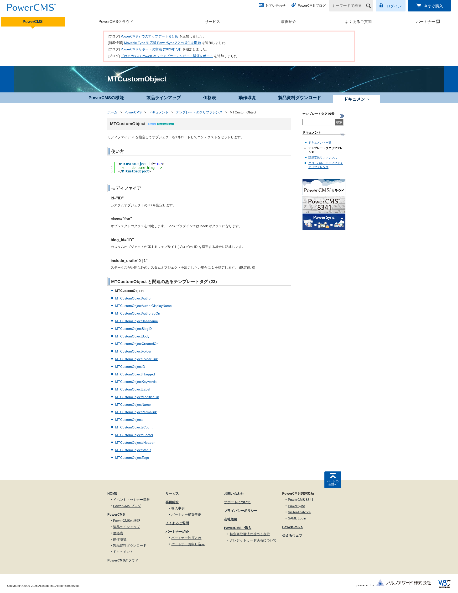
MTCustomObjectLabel (132, 389)
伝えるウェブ (292, 535)
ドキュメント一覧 (319, 142)
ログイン (394, 6)
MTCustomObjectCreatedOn (136, 344)
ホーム (112, 112)
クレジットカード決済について (253, 540)
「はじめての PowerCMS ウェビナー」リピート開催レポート (167, 56)
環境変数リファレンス (322, 157)
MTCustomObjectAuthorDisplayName (143, 306)
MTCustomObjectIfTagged (135, 374)
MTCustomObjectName (133, 404)
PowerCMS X (292, 527)
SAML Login (297, 518)
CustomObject (165, 124)
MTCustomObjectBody (132, 336)
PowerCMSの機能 (106, 97)
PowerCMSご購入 (237, 528)
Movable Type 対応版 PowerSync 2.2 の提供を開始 (162, 43)
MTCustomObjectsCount (133, 427)
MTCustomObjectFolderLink (136, 359)
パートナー (416, 22)
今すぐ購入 (433, 6)
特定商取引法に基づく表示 (250, 534)
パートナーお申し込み (188, 544)
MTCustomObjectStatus (133, 450)
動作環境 (247, 97)
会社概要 (230, 519)
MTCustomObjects (129, 420)
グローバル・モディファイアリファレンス (325, 165)
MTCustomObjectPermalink (136, 412)
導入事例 (178, 508)
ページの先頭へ (332, 483)
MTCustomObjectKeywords (135, 382)
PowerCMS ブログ (312, 5)
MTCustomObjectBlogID (133, 329)
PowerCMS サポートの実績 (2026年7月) (151, 49)
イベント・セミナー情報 (131, 500)
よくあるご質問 (358, 22)
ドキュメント (159, 112)
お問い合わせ (275, 5)
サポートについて (237, 502)
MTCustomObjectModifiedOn (137, 397)
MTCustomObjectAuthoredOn (137, 313)
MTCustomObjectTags (132, 457)
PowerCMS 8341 (300, 500)
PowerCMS (33, 22)
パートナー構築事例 (186, 514)
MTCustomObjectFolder (133, 351)
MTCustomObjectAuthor (133, 298)
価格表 (209, 97)
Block (152, 124)
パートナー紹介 (177, 532)
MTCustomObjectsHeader (135, 442)
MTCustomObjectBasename (136, 321)
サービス (212, 22)
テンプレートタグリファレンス (199, 112)
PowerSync (296, 506)
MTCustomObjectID (130, 367)
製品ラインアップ (163, 97)
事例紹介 (288, 22)
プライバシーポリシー (240, 511)
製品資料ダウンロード (299, 97)
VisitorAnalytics (299, 512)
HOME (112, 493)
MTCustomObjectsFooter (134, 435)
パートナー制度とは (186, 538)
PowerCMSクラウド (116, 22)
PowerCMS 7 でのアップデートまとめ (149, 36)
